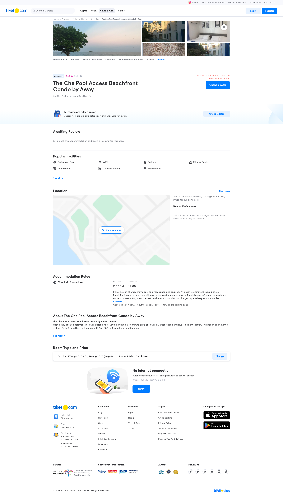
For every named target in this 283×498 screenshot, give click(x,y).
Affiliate (101, 434)
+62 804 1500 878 (70, 439)
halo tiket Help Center (168, 412)
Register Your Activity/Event (171, 439)
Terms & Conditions (167, 428)
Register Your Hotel (167, 434)
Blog (100, 412)
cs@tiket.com (67, 427)
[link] (253, 11)
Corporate (103, 428)
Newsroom (103, 418)
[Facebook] (190, 471)
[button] (111, 230)
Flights (131, 412)
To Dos (131, 428)
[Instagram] (219, 471)
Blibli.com (102, 449)
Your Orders (255, 2)
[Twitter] (197, 471)
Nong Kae (95, 19)
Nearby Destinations (184, 206)
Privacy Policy (164, 423)
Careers (102, 423)
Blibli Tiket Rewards (237, 2)
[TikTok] (226, 471)
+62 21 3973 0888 (70, 446)
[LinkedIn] (205, 471)
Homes (56, 19)
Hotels (131, 418)
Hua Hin (84, 19)
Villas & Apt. (134, 423)
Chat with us (67, 418)
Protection (103, 444)
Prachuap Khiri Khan (70, 19)
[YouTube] (212, 471)
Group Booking (165, 418)
